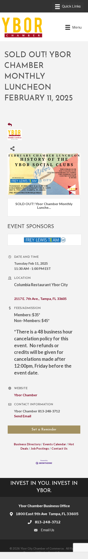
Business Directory (27, 444)
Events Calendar (54, 444)
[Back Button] (10, 125)
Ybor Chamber (25, 395)
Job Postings (40, 448)
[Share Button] (12, 148)
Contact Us (59, 448)
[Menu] (68, 6)
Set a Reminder (44, 429)
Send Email (22, 416)
